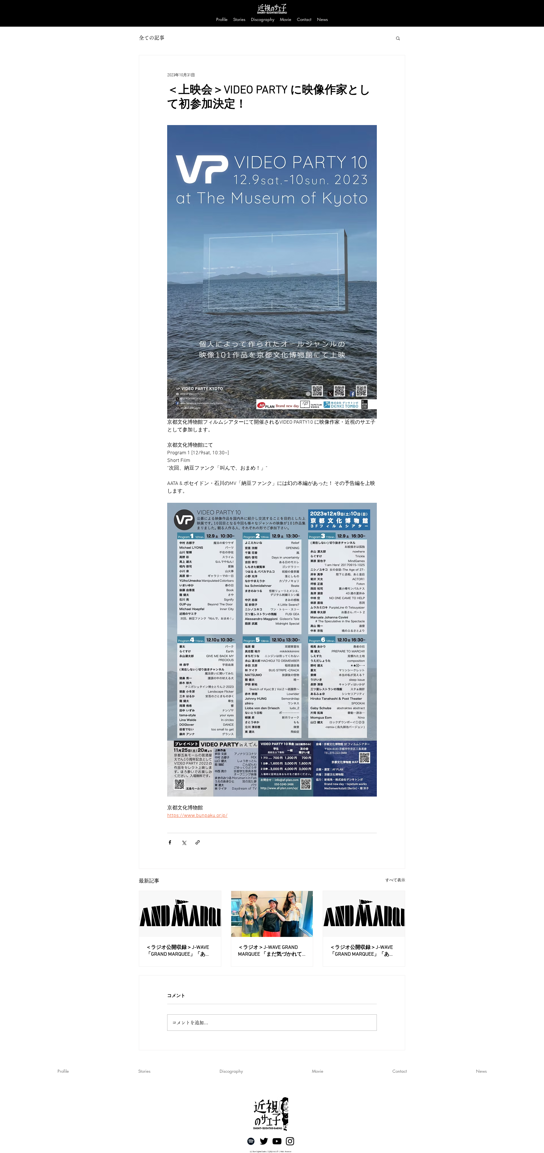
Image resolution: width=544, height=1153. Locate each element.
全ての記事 (151, 37)
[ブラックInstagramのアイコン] (290, 1141)
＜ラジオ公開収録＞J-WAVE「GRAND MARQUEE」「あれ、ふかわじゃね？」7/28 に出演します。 (180, 951)
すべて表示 (395, 880)
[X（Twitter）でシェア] (183, 842)
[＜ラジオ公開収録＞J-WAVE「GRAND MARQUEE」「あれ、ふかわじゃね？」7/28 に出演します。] (180, 914)
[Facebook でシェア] (170, 842)
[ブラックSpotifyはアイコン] (250, 1141)
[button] (398, 38)
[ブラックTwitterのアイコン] (263, 1141)
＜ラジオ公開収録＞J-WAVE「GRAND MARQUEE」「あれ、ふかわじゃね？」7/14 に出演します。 (364, 951)
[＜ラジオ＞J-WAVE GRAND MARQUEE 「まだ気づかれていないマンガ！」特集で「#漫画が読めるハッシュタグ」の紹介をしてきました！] (272, 914)
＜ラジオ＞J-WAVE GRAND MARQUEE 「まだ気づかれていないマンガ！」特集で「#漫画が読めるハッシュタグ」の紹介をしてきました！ (271, 951)
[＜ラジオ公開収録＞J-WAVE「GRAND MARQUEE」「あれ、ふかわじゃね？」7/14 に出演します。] (364, 914)
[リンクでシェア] (197, 842)
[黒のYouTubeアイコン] (276, 1141)
